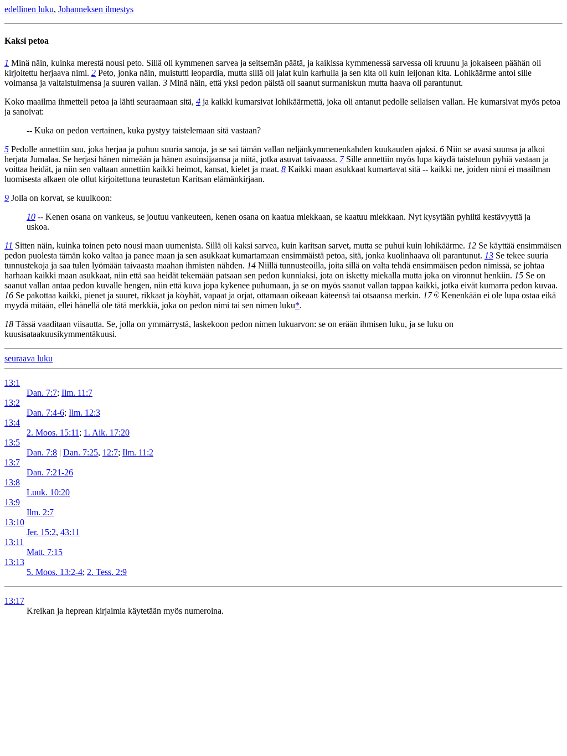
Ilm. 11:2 (137, 452)
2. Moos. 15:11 (53, 432)
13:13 (14, 562)
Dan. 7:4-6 (45, 412)
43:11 (70, 532)
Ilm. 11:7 (76, 392)
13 (488, 255)
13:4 (12, 422)
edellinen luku (29, 9)
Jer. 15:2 (41, 532)
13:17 (14, 600)
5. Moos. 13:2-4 (55, 572)
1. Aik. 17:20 (107, 432)
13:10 (14, 522)
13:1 (12, 382)
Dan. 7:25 (80, 452)
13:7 (12, 462)
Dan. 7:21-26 (50, 472)
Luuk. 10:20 (48, 492)
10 (31, 216)
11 (8, 245)
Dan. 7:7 (42, 392)
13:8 (12, 482)
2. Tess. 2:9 (107, 572)
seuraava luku (28, 358)
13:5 (12, 442)
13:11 (14, 542)
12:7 (110, 452)
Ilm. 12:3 (84, 412)
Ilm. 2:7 (40, 512)
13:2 (12, 402)
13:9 (12, 502)
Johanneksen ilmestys (95, 9)
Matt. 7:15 (45, 552)
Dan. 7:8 (42, 452)
